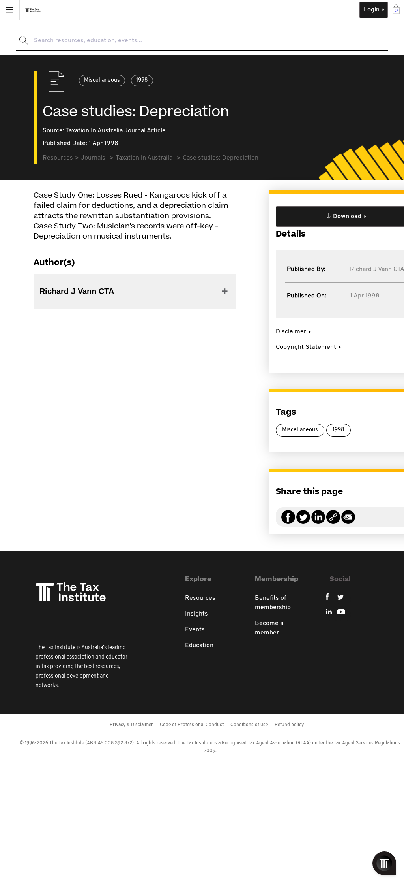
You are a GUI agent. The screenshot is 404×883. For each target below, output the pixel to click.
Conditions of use (249, 725)
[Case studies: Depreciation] (333, 521)
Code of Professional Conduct (192, 725)
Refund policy (289, 725)
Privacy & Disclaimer (131, 725)
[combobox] (202, 41)
